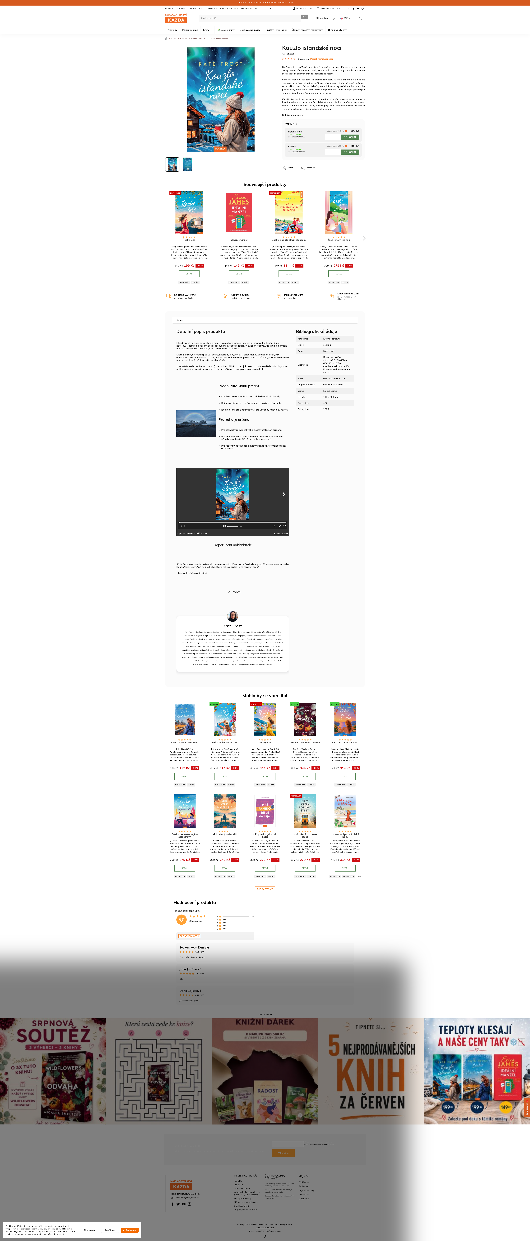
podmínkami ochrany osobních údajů (319, 1144)
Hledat (304, 17)
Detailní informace (291, 115)
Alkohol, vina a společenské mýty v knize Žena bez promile (278, 1191)
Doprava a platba (196, 8)
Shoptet (277, 1231)
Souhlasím (131, 1230)
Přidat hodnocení (189, 936)
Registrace (303, 1186)
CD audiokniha (348, 876)
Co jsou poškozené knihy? (245, 1209)
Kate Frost (328, 350)
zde (63, 1234)
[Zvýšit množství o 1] (336, 137)
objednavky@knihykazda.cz (186, 1197)
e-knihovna (325, 18)
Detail (189, 274)
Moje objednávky (306, 1190)
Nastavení (89, 1230)
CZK (346, 18)
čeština (327, 344)
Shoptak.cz (260, 1231)
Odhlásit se (304, 1194)
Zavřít (323, 166)
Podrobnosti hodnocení (322, 58)
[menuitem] (172, 30)
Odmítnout (109, 1230)
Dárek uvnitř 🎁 (527, 1107)
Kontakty (169, 8)
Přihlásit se (283, 1153)
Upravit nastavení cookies (265, 1227)
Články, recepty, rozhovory (246, 1202)
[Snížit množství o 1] (328, 137)
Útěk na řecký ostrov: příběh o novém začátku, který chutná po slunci (279, 1184)
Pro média (181, 8)
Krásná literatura (331, 338)
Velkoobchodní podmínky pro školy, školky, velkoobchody (232, 8)
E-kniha (195, 282)
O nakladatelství (241, 1206)
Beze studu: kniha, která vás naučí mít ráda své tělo (279, 1197)
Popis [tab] (180, 320)
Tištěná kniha (184, 282)
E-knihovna (304, 1198)
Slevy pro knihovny (242, 1198)
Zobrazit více (265, 889)
